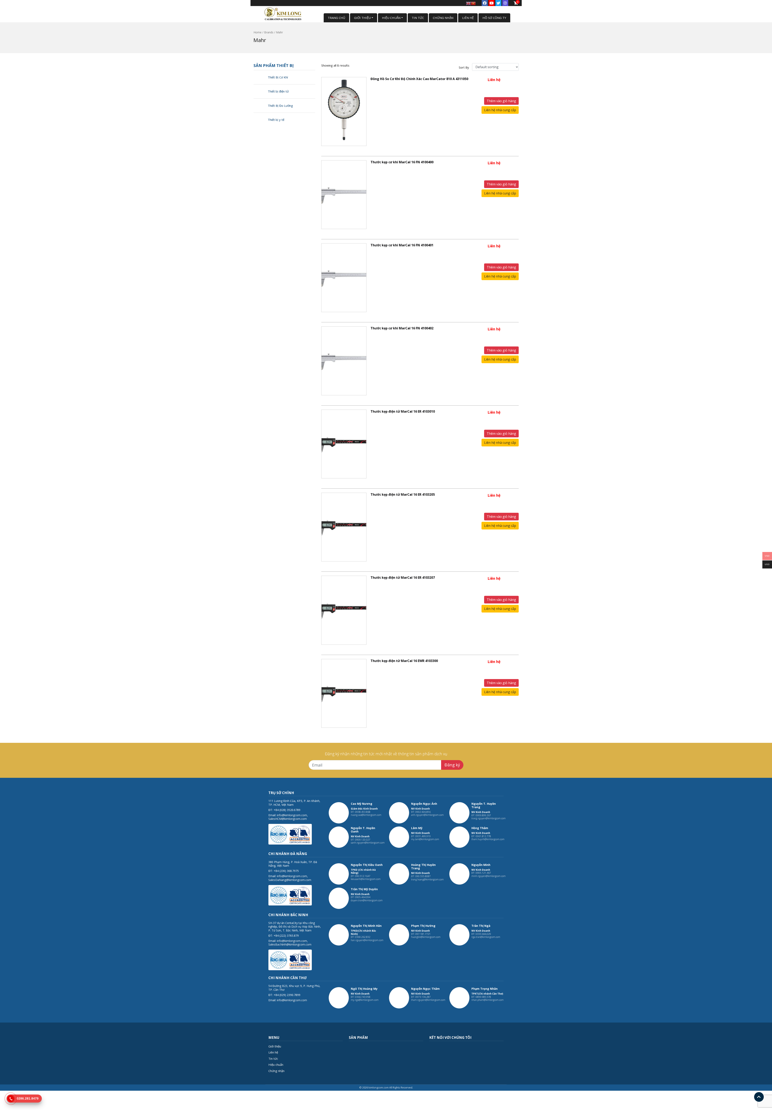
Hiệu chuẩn (275, 1065)
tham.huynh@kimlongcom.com (487, 839)
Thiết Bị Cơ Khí (278, 77)
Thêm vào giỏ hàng (501, 101)
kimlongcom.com (379, 1087)
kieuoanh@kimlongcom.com (366, 879)
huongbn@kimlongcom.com (425, 937)
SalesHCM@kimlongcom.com (287, 819)
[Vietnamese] (473, 3)
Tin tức (273, 1059)
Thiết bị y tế (276, 120)
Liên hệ (273, 1052)
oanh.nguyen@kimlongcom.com (368, 842)
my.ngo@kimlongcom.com (365, 1000)
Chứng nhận (276, 1071)
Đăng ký (452, 765)
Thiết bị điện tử (278, 91)
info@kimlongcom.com (292, 815)
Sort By (464, 67)
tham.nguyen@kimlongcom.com (428, 1000)
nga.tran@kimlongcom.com (485, 937)
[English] (468, 3)
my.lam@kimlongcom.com (425, 839)
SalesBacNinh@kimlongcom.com (289, 944)
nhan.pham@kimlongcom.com (487, 1000)
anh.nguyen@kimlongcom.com (427, 815)
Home (258, 32)
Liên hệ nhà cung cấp (500, 110)
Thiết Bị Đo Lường (280, 106)
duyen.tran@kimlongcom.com (367, 900)
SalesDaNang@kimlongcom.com (289, 880)
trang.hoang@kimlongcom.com (427, 879)
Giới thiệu (274, 1046)
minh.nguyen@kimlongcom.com (488, 876)
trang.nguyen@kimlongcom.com (488, 818)
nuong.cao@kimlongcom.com (366, 815)
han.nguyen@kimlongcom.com (367, 940)
